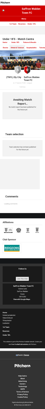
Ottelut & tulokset (17, 48)
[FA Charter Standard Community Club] (37, 230)
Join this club (22, 279)
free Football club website (19, 344)
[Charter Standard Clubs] (8, 230)
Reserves (22, 24)
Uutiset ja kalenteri (9, 315)
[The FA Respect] (27, 230)
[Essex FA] (18, 230)
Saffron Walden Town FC (31, 10)
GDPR (22, 389)
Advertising (22, 381)
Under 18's (32, 24)
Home (5, 312)
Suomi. (23, 355)
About (22, 378)
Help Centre (22, 376)
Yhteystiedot (7, 320)
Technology (22, 386)
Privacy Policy (22, 394)
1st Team (12, 24)
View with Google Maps (22, 299)
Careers (22, 384)
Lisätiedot (6, 323)
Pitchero (5, 2)
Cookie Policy (22, 397)
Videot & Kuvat (8, 318)
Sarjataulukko (31, 48)
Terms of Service (22, 392)
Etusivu (4, 48)
